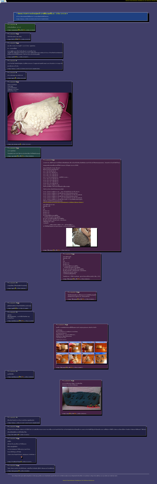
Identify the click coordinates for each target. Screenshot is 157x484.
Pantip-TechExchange (133, 0)
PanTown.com (149, 0)
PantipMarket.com (141, 0)
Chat (145, 0)
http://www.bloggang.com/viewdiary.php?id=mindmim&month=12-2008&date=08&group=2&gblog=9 (63, 202)
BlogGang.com (154, 0)
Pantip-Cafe (128, 0)
